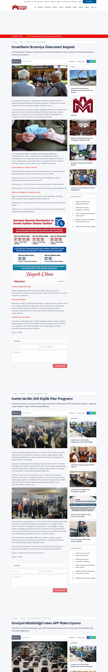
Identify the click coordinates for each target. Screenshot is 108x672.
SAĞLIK (87, 7)
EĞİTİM (75, 7)
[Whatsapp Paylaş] (94, 61)
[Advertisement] (54, 23)
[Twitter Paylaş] (91, 61)
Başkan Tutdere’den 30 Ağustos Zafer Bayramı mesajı (46, 36)
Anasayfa (15, 42)
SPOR (60, 7)
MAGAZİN (68, 7)
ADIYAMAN (22, 393)
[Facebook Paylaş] (88, 61)
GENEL (21, 42)
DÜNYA (81, 7)
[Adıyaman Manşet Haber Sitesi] (20, 7)
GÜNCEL (40, 7)
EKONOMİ (48, 7)
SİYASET (54, 7)
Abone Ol (71, 61)
